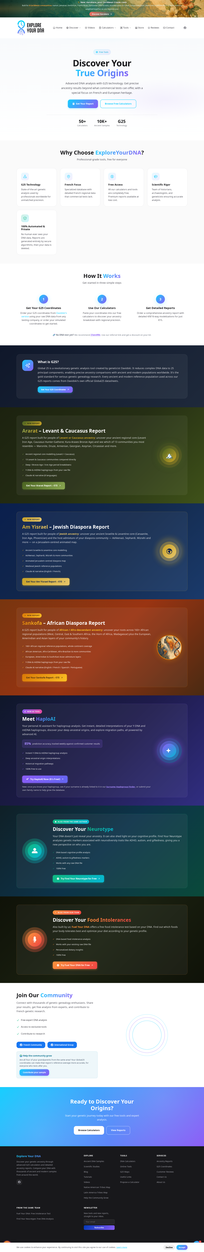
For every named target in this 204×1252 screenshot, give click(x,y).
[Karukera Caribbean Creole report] (195, 16)
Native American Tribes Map (97, 1187)
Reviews (155, 27)
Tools (126, 27)
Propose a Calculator (129, 1182)
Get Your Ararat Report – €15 (41, 485)
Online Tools (126, 1166)
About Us (161, 1182)
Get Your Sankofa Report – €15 (42, 677)
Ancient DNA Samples (94, 1161)
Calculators (108, 27)
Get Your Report (85, 103)
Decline (169, 1247)
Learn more (121, 1247)
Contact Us (162, 1177)
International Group (64, 1045)
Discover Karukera (100, 14)
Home (59, 27)
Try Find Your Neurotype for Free (79, 878)
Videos (91, 27)
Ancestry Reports (164, 1161)
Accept (182, 1247)
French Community (32, 1045)
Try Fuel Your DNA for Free (75, 965)
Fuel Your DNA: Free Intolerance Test (34, 1213)
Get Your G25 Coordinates (53, 389)
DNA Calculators (127, 1161)
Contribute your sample (34, 1072)
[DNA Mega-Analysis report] (196, 16)
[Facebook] (19, 1182)
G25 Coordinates (164, 1166)
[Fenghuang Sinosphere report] (200, 16)
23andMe (95, 334)
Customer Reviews (165, 1171)
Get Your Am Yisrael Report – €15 (44, 581)
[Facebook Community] (184, 27)
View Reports (118, 1130)
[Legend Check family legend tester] (201, 16)
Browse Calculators (89, 1130)
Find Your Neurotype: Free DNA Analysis (35, 1218)
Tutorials (88, 1177)
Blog (86, 1171)
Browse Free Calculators (118, 103)
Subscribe (99, 1228)
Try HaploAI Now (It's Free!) (45, 779)
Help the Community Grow (96, 1197)
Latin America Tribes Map (96, 1192)
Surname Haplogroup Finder (120, 786)
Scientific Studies (92, 1166)
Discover (73, 27)
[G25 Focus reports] (198, 16)
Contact (170, 27)
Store (141, 27)
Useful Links (125, 1177)
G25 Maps (124, 1171)
